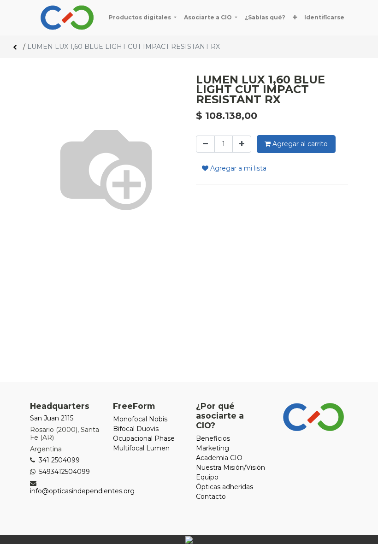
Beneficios (213, 438)
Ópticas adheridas (224, 487)
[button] (295, 17)
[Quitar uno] (205, 144)
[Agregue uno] (241, 144)
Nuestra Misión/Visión (230, 467)
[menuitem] (265, 17)
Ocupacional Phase (144, 438)
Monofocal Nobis (140, 419)
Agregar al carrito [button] (299, 144)
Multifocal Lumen (141, 448)
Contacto (211, 496)
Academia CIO (219, 458)
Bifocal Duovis (136, 429)
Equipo (207, 477)
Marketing (212, 448)
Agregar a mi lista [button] (237, 168)
